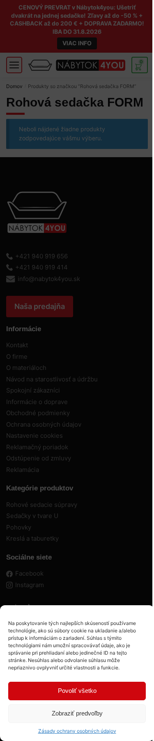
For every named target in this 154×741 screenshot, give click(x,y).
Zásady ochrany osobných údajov (77, 731)
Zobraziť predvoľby (77, 713)
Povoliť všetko (77, 690)
